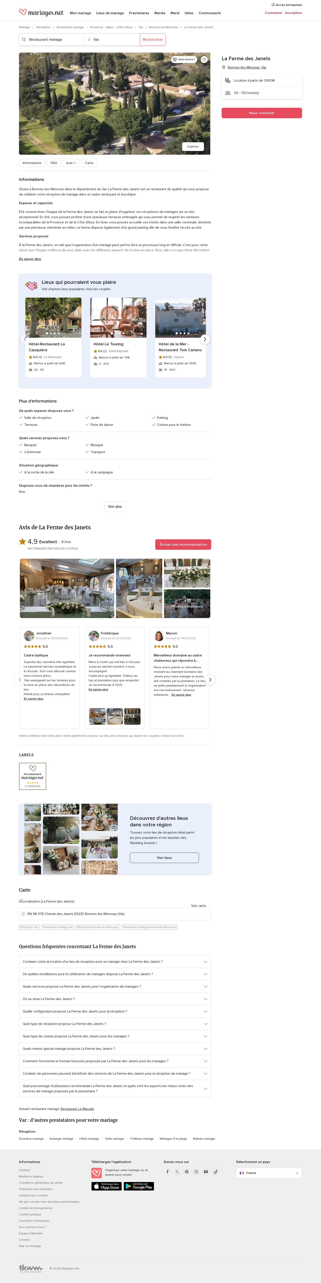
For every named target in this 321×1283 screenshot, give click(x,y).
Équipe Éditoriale (30, 1233)
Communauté (210, 13)
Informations (32, 163)
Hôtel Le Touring (108, 344)
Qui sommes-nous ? (33, 1227)
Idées (189, 13)
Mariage (25, 27)
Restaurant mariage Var (58, 927)
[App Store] (106, 1190)
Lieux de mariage (110, 13)
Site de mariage (30, 1246)
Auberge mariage (62, 1139)
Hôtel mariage (89, 1139)
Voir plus (115, 506)
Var (141, 27)
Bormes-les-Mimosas (164, 27)
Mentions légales (31, 1176)
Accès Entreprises (288, 5)
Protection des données (36, 1189)
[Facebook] (167, 1172)
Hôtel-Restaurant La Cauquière (47, 347)
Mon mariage (80, 13)
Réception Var (29, 927)
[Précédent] (25, 339)
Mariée (159, 13)
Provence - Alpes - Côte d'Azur (111, 27)
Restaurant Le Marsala (77, 1109)
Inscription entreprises (34, 1221)
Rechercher (153, 39)
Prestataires (139, 13)
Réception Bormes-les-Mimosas (98, 927)
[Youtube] (206, 1172)
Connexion (273, 13)
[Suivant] (205, 339)
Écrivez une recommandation (183, 544)
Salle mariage (114, 1139)
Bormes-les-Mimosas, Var (247, 67)
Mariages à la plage (173, 1139)
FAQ (54, 163)
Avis (71, 163)
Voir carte (198, 906)
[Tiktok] (215, 1172)
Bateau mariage (204, 1139)
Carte (89, 163)
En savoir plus (30, 259)
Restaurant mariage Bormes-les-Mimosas (149, 927)
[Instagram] (196, 1172)
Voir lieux (164, 858)
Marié (175, 13)
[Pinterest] (187, 1172)
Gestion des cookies (33, 1195)
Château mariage (142, 1139)
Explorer (193, 146)
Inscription (293, 13)
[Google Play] (139, 1190)
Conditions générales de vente (41, 1183)
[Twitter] (177, 1172)
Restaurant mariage (71, 27)
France (251, 1173)
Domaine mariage (31, 1139)
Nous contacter (261, 113)
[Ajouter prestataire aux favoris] (204, 59)
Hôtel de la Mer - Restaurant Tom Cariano (180, 347)
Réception (44, 27)
